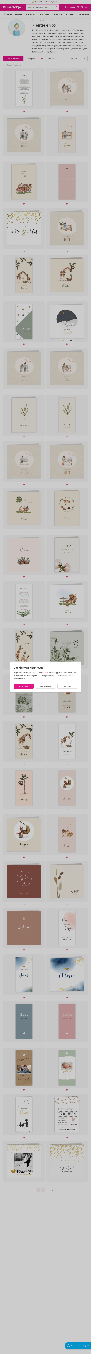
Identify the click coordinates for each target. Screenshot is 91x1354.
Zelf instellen (45, 686)
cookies (45, 672)
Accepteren (23, 686)
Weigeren (67, 686)
